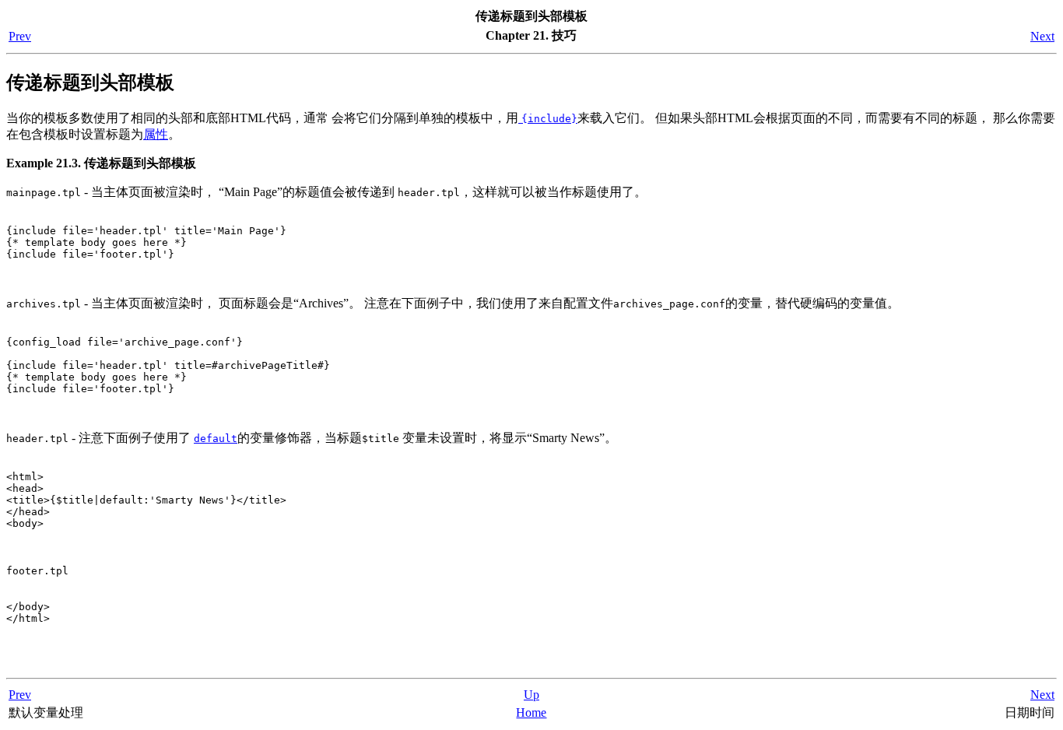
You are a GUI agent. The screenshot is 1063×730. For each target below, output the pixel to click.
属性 (155, 134)
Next (1042, 36)
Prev (20, 36)
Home (531, 712)
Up (531, 694)
